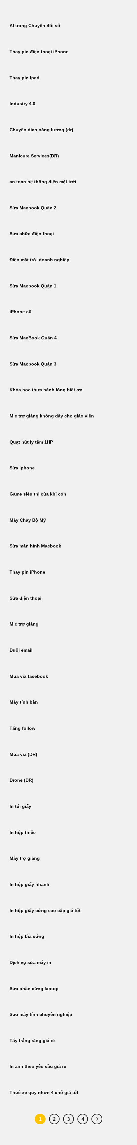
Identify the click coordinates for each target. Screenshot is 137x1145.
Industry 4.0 (22, 103)
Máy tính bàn (24, 702)
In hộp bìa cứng (27, 936)
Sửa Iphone (22, 468)
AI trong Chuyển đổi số (35, 25)
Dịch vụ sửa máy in (30, 962)
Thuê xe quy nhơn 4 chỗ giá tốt (44, 1092)
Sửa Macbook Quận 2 (33, 208)
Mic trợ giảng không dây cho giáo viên (52, 416)
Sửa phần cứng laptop (34, 988)
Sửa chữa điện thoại (32, 233)
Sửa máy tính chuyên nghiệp (41, 1014)
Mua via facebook (29, 676)
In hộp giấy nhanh (29, 884)
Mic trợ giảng (24, 624)
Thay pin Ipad (25, 78)
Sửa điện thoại (25, 598)
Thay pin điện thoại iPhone (39, 51)
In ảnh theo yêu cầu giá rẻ (38, 1066)
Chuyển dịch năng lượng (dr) (41, 129)
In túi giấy (20, 806)
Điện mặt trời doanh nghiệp (39, 259)
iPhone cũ (21, 311)
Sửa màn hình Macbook (35, 546)
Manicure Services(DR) (34, 156)
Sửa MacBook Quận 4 (33, 338)
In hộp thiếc (23, 832)
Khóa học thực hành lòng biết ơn (46, 390)
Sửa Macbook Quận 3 (33, 364)
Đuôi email (21, 650)
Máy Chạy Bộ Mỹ (28, 520)
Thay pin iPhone (27, 572)
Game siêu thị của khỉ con (38, 494)
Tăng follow (22, 728)
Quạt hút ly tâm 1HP (31, 442)
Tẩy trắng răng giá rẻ (32, 1040)
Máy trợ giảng (25, 858)
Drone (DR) (21, 780)
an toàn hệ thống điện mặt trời (43, 181)
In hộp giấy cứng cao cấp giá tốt (45, 910)
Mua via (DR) (23, 754)
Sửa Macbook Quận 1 (33, 286)
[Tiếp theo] (96, 1119)
